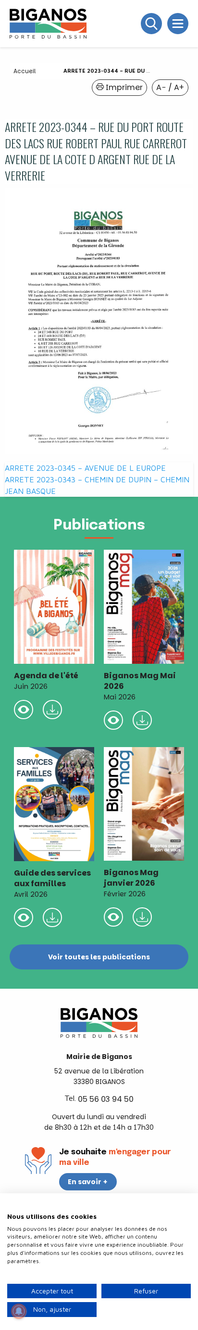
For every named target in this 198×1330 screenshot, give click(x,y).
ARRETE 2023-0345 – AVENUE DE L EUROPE (85, 468)
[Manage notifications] (18, 1311)
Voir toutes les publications (99, 957)
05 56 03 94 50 (106, 1099)
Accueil (24, 71)
